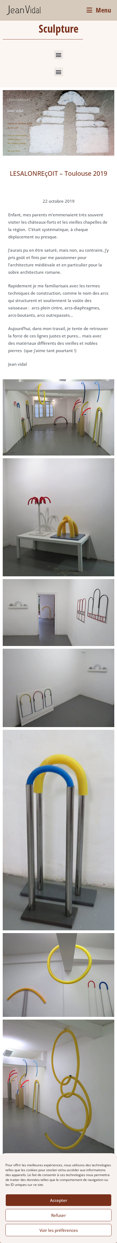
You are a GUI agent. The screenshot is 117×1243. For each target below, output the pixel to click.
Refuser (58, 1215)
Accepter (58, 1200)
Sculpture (58, 28)
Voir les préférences (58, 1230)
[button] (58, 54)
